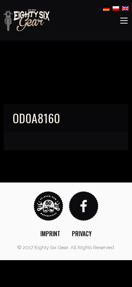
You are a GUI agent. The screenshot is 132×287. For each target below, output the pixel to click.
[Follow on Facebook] (83, 205)
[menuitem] (50, 234)
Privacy (82, 233)
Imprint (50, 233)
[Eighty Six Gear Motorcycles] (26, 19)
